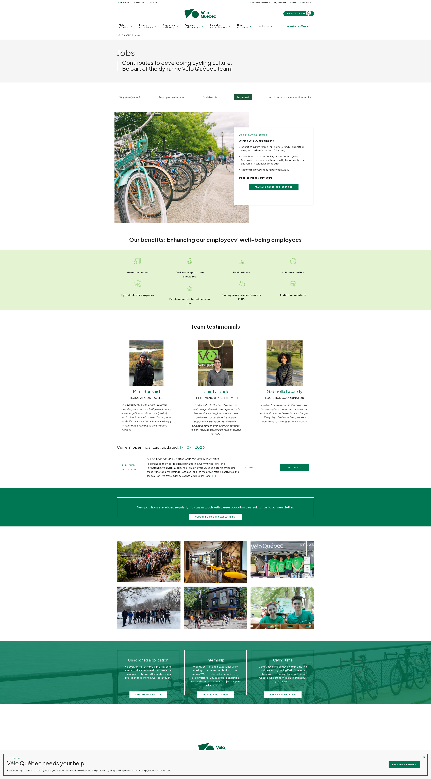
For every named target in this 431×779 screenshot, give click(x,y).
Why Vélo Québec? (130, 97)
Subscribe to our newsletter (214, 517)
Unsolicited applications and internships (289, 97)
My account (280, 3)
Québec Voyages (298, 26)
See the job (294, 467)
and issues (242, 26)
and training (169, 26)
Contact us (138, 3)
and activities (146, 26)
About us (124, 3)
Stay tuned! (243, 97)
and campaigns (192, 26)
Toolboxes (263, 26)
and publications (218, 26)
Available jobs (210, 97)
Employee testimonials (171, 97)
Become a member (261, 3)
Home (120, 35)
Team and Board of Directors (274, 187)
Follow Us (306, 3)
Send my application (148, 694)
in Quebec (124, 26)
